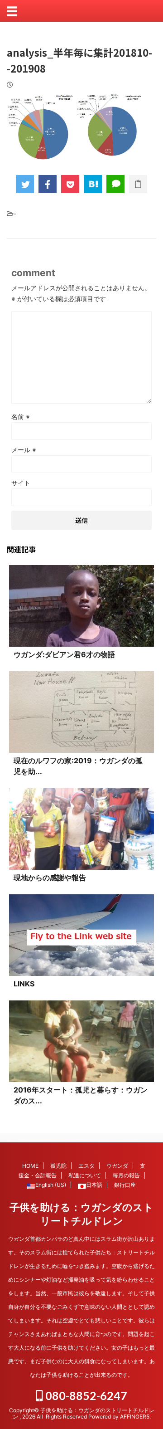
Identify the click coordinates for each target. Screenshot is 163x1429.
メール (23, 450)
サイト (20, 483)
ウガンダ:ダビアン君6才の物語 (64, 654)
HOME (30, 1165)
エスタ (86, 1165)
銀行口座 (125, 1184)
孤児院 (58, 1165)
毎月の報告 (126, 1175)
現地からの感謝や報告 (50, 877)
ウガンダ (117, 1165)
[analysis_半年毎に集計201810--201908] (93, 184)
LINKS (24, 983)
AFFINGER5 (134, 1416)
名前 (20, 416)
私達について (84, 1175)
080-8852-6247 (85, 1395)
